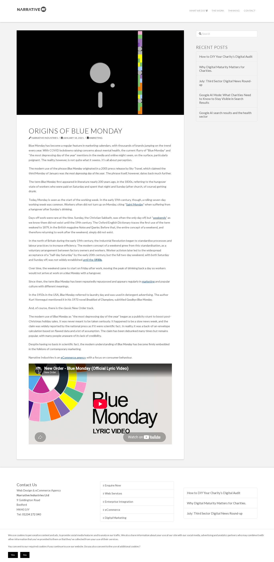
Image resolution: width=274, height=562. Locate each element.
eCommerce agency (73, 357)
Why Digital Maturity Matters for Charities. (222, 69)
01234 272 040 (31, 514)
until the (92, 259)
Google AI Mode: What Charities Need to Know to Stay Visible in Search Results (225, 98)
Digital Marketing (115, 517)
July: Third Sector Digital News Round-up (225, 83)
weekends (159, 217)
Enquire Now (113, 485)
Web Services (113, 493)
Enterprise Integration (119, 501)
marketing (148, 281)
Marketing (95, 137)
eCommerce (112, 509)
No (24, 554)
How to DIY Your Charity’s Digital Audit (226, 56)
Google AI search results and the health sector (225, 114)
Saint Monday (134, 204)
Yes (13, 554)
